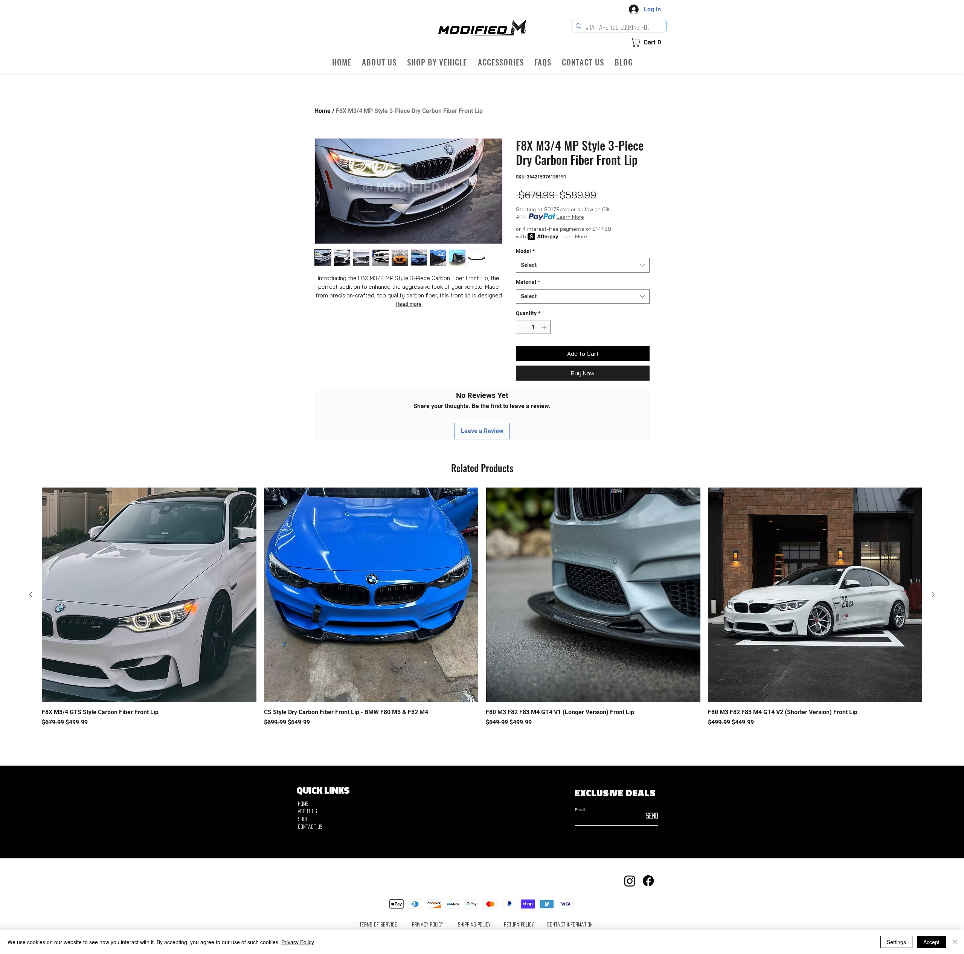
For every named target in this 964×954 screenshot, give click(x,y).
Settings (896, 942)
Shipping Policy (474, 924)
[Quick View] (149, 595)
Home (322, 110)
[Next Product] (933, 594)
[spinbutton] (533, 327)
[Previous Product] (30, 594)
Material (528, 282)
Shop (303, 819)
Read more (409, 303)
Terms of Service (378, 924)
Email (580, 809)
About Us (307, 811)
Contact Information (570, 924)
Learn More (570, 216)
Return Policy (519, 924)
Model (525, 251)
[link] (649, 42)
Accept (931, 942)
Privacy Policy (427, 924)
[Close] (954, 942)
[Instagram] (629, 880)
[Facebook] (648, 880)
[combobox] (583, 265)
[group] (482, 611)
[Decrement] (521, 327)
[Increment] (544, 327)
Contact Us (310, 826)
